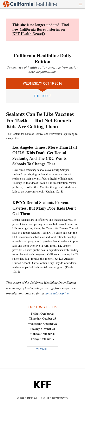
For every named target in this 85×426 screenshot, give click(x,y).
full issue (42, 96)
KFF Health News (26, 33)
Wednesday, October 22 (42, 323)
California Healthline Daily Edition (42, 58)
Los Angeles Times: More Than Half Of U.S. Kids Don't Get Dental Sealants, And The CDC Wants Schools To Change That (44, 155)
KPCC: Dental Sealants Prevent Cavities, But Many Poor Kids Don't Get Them (44, 208)
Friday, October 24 (42, 313)
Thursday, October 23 (42, 318)
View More (42, 349)
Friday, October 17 (42, 339)
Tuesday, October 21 (42, 329)
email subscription (57, 293)
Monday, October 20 (42, 333)
